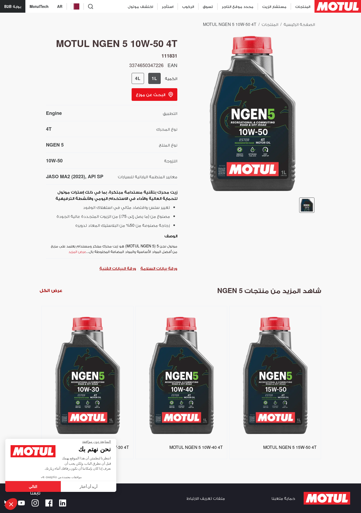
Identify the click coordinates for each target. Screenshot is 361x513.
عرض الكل (51, 290)
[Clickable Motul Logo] (337, 6)
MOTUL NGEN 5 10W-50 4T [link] (229, 24)
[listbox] (180, 385)
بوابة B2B (12, 6)
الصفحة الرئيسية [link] (299, 24)
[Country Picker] (75, 6)
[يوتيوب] (21, 503)
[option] (86, 376)
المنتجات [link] (270, 24)
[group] (146, 78)
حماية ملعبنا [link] (283, 498)
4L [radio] (138, 78)
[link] (207, 6)
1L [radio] (154, 78)
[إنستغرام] (35, 503)
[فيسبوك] (49, 503)
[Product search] (91, 6)
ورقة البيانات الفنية (117, 268)
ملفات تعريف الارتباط (206, 498)
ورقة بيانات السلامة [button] (158, 268)
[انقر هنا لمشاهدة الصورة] (306, 205)
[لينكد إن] (62, 503)
